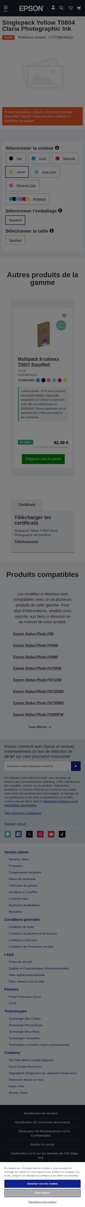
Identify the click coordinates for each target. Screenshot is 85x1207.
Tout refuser (42, 1193)
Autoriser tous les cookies (42, 1183)
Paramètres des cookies (42, 1202)
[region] (42, 1184)
